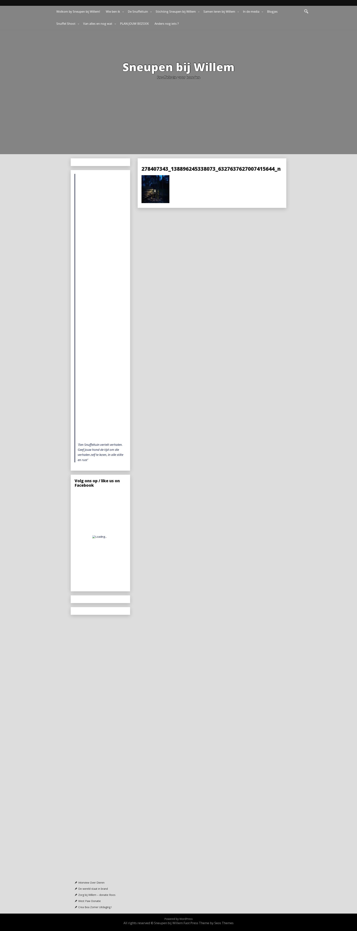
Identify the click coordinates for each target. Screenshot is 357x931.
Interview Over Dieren (91, 882)
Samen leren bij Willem (219, 11)
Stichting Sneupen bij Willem (176, 11)
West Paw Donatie (89, 901)
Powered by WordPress (178, 919)
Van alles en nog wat (97, 24)
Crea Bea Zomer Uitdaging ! (95, 907)
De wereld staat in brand (93, 888)
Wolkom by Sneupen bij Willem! (78, 11)
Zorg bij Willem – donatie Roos (96, 895)
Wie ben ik (113, 11)
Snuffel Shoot (65, 24)
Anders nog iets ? (167, 24)
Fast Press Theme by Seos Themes (209, 923)
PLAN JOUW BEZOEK (134, 24)
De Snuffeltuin (138, 11)
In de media (251, 11)
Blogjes (272, 11)
